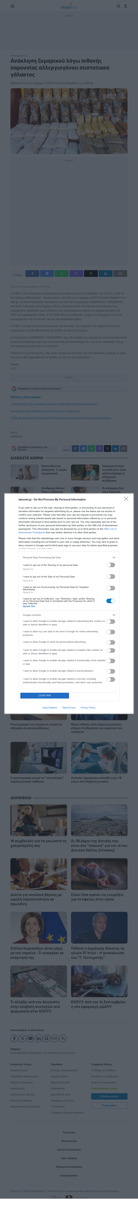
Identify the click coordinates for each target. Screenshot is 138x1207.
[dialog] (69, 603)
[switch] (110, 565)
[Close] (127, 500)
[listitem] (69, 557)
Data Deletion (50, 707)
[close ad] (69, 1196)
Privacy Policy (88, 707)
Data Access (69, 707)
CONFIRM (45, 695)
